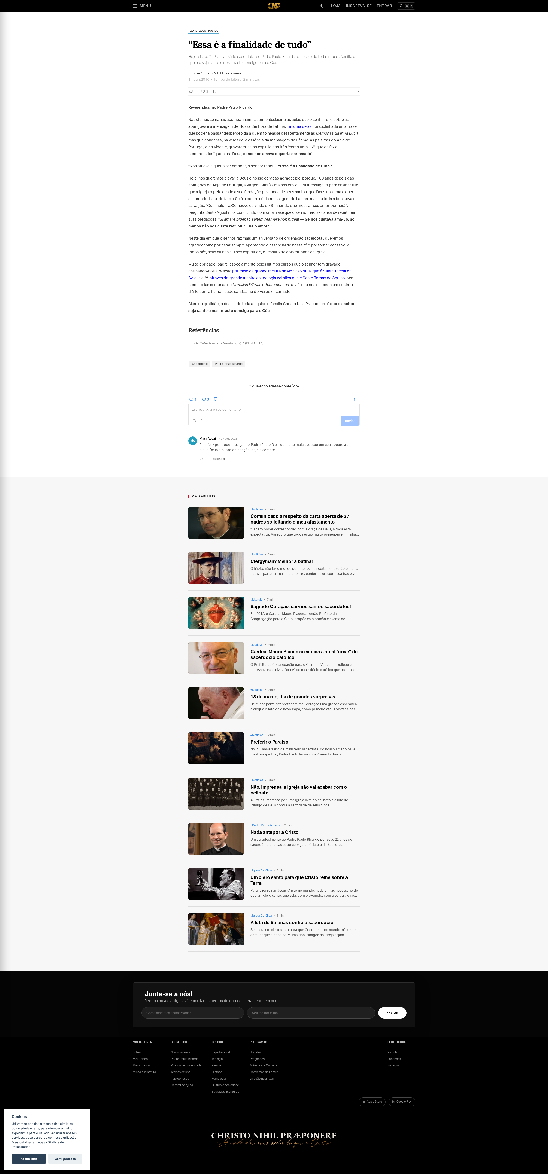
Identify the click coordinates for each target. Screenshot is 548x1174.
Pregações (257, 1059)
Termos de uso (180, 1072)
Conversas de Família (264, 1072)
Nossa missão (180, 1052)
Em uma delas (299, 127)
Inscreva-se (359, 6)
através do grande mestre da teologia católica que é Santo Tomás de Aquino (277, 278)
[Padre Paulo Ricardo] (274, 6)
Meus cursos (141, 1065)
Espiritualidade (222, 1052)
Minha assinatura (144, 1072)
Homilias (255, 1052)
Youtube (393, 1052)
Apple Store (374, 1101)
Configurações (65, 1159)
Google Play (404, 1101)
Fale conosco (180, 1078)
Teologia (217, 1059)
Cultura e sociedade (225, 1085)
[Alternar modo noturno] (322, 6)
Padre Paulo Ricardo (184, 1059)
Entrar (384, 6)
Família (216, 1065)
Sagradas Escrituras (225, 1091)
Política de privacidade (186, 1065)
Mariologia (219, 1078)
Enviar (392, 1013)
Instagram (394, 1065)
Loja (336, 6)
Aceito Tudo (29, 1159)
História (217, 1072)
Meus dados (141, 1059)
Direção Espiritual (262, 1078)
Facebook (394, 1059)
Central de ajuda (182, 1085)
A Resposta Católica (263, 1065)
